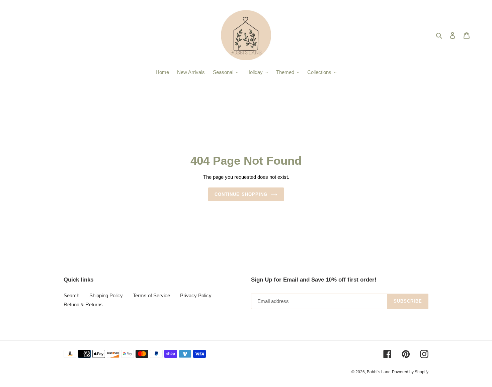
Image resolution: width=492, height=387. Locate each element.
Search (71, 295)
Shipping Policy (106, 295)
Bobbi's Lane (379, 372)
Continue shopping (241, 194)
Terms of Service (151, 295)
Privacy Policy (196, 295)
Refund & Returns (83, 304)
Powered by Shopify (410, 372)
